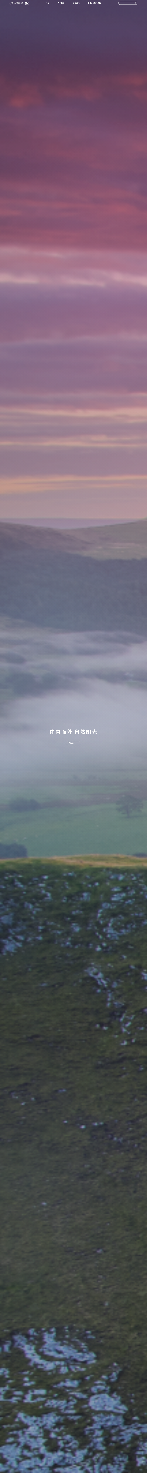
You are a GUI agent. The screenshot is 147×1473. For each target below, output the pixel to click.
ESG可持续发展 (94, 3)
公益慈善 (76, 3)
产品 (47, 3)
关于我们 (61, 3)
